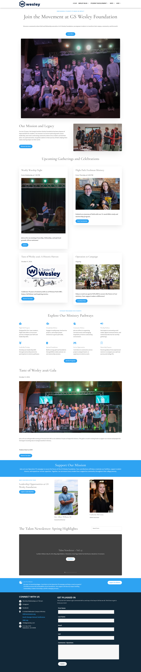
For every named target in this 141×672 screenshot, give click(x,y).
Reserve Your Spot (28, 298)
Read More (70, 559)
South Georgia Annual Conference (34, 617)
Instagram (26, 604)
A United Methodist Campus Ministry (34, 611)
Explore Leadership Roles (27, 492)
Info (111, 3)
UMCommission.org (29, 614)
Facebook (25, 608)
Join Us (25, 245)
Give (117, 3)
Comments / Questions (65, 643)
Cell (59, 634)
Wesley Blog (82, 3)
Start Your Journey (82, 221)
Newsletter (94, 554)
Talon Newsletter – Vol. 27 (70, 550)
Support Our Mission (114, 582)
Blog (55, 554)
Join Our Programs (70, 361)
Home (75, 3)
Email (60, 625)
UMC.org (25, 620)
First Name (62, 608)
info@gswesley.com (29, 623)
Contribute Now (81, 301)
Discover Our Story (26, 146)
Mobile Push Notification (84, 554)
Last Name (61, 617)
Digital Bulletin (60, 554)
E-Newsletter (68, 554)
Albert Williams (42, 554)
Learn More (70, 34)
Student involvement (99, 3)
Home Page (75, 554)
